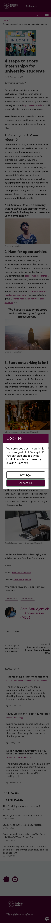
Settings (25, 475)
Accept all (25, 483)
